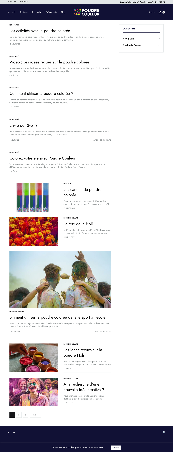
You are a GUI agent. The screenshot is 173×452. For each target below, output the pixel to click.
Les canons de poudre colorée (82, 192)
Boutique (24, 12)
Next (34, 415)
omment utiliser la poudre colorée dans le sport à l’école (57, 317)
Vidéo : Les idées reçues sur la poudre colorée (49, 62)
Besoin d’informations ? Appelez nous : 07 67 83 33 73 (142, 2)
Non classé (14, 25)
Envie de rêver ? (23, 125)
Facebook (12, 2)
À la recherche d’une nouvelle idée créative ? (84, 386)
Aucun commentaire (102, 140)
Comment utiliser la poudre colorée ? (41, 93)
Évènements (51, 12)
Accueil (11, 12)
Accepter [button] (115, 447)
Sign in (152, 12)
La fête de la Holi (78, 224)
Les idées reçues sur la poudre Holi (83, 352)
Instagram (24, 2)
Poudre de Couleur (71, 218)
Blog (63, 12)
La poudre (36, 12)
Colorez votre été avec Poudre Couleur (42, 158)
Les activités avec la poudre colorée (39, 31)
